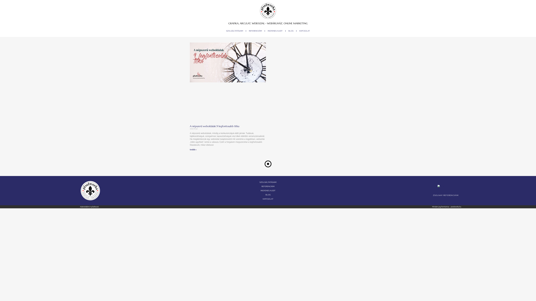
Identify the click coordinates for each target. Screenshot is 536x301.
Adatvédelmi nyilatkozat (89, 207)
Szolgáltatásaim (234, 31)
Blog (290, 31)
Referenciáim (255, 31)
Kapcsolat (304, 31)
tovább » (193, 150)
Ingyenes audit (275, 31)
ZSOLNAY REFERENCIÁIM (445, 195)
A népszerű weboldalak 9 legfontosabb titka (214, 126)
